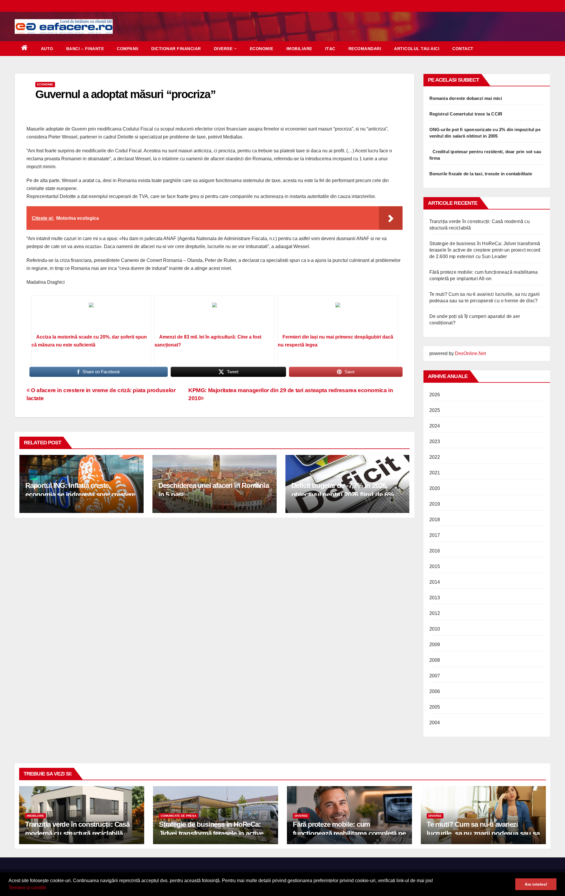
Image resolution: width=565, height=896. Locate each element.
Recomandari (364, 48)
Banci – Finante (85, 48)
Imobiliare (299, 48)
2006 (434, 691)
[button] (48, 888)
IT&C (330, 48)
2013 (434, 597)
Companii (127, 48)
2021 (434, 472)
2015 (434, 566)
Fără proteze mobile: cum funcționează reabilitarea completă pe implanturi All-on (349, 833)
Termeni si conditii (27, 887)
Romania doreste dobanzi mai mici (465, 98)
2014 (434, 582)
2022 (434, 457)
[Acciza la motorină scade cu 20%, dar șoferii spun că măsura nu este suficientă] (91, 317)
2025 (434, 410)
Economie (261, 48)
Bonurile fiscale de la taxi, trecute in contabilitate (480, 173)
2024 (434, 425)
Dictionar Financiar (176, 48)
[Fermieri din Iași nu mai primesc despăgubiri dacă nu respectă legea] (338, 317)
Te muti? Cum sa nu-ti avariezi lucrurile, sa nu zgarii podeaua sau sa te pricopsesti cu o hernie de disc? (483, 833)
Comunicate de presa (178, 815)
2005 (434, 706)
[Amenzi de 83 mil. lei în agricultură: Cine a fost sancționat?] (214, 317)
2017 (434, 535)
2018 (434, 519)
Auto (47, 48)
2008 (434, 660)
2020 (434, 488)
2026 (434, 394)
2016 (434, 550)
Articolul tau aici (416, 48)
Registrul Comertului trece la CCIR (466, 113)
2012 (434, 613)
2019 (434, 503)
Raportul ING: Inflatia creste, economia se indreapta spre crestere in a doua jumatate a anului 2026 (80, 494)
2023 (434, 441)
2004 (434, 722)
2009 (434, 644)
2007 (434, 675)
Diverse (223, 48)
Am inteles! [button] (536, 884)
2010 (434, 628)
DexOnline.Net (470, 353)
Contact (462, 48)
